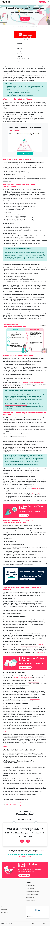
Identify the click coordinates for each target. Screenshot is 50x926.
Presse (2, 901)
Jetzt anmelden (24, 875)
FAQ (18, 63)
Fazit (18, 61)
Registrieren (42, 2)
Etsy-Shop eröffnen (30, 888)
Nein (28, 841)
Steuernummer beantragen (32, 891)
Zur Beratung (24, 515)
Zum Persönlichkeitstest (25, 154)
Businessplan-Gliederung (32, 894)
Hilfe (2, 889)
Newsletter (3, 912)
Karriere (3, 898)
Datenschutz (46, 923)
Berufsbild (19, 43)
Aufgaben (19, 48)
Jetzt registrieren (25, 667)
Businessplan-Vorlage (31, 885)
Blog (2, 882)
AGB (33, 923)
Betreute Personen (21, 46)
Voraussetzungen (21, 53)
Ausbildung (19, 56)
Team (2, 895)
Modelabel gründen (30, 897)
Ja (22, 841)
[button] (48, 2)
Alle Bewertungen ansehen (25, 856)
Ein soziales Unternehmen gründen (13, 805)
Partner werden (4, 892)
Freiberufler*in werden (10, 804)
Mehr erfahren (27, 579)
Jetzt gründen (25, 19)
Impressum (38, 923)
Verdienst (19, 51)
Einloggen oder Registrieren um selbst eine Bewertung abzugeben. (25, 854)
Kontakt (3, 885)
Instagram (3, 909)
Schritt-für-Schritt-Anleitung (23, 58)
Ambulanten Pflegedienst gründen (13, 802)
